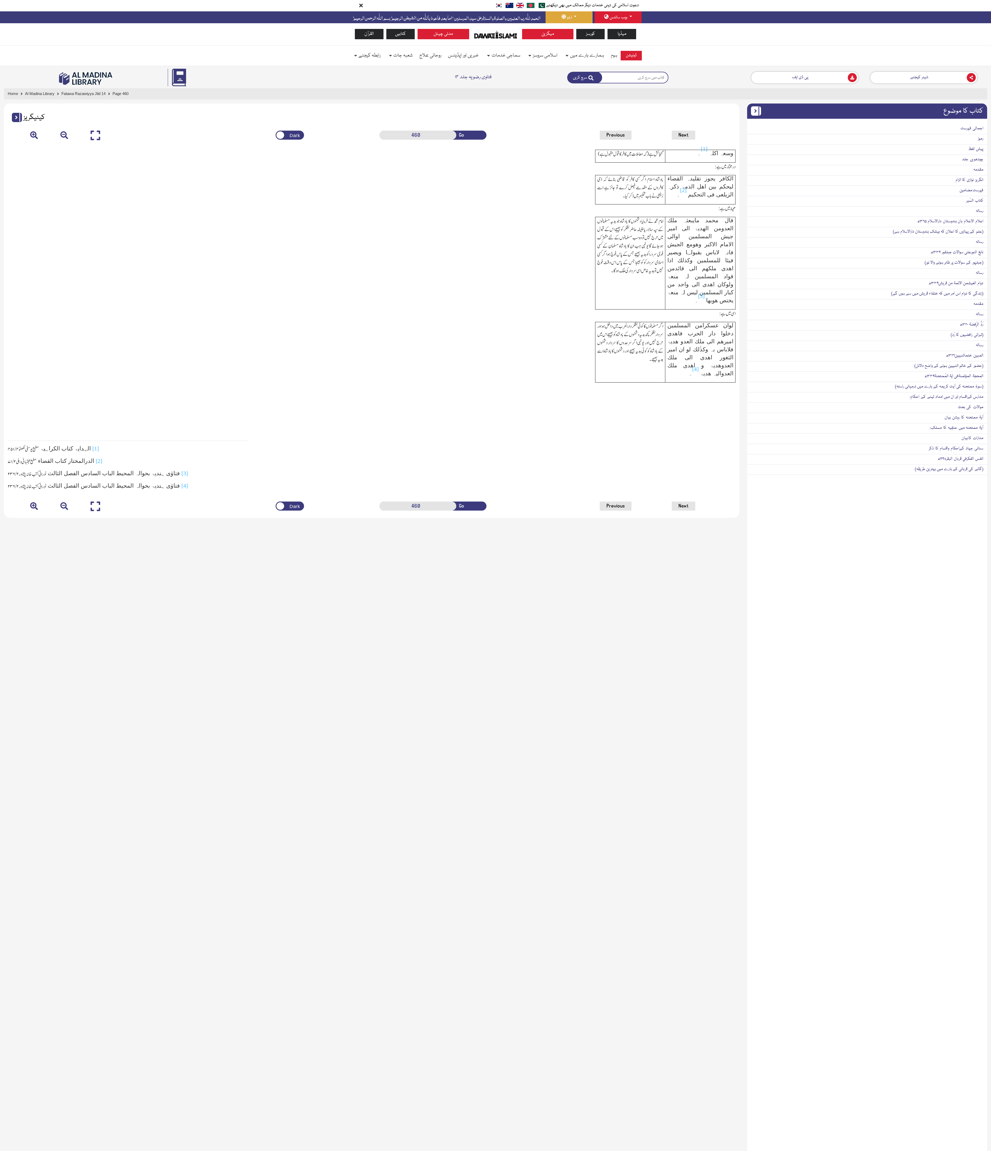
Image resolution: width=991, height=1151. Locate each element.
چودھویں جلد (972, 159)
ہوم (614, 55)
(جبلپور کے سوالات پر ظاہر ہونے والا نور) (954, 263)
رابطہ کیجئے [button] (369, 55)
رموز (980, 139)
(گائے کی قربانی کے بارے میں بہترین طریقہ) (949, 469)
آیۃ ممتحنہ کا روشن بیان (964, 418)
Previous (615, 135)
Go (461, 135)
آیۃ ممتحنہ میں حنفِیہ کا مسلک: (956, 428)
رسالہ (979, 211)
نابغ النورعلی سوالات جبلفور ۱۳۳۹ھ (957, 252)
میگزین (547, 33)
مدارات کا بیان (972, 438)
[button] (15, 117)
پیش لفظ (975, 149)
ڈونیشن (631, 55)
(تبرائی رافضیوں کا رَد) (967, 335)
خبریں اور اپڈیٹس (463, 55)
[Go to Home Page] (495, 34)
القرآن (369, 33)
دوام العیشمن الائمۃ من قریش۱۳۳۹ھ (956, 283)
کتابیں (400, 33)
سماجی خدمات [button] (506, 55)
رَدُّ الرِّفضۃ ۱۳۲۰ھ (971, 325)
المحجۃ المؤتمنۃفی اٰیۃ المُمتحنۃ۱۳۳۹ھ (953, 376)
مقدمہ (978, 170)
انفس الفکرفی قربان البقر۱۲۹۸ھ (960, 459)
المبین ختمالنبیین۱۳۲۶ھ (964, 356)
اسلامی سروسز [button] (545, 55)
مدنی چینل (443, 33)
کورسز (590, 33)
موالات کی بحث (970, 407)
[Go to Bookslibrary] (86, 78)
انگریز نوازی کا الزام (969, 180)
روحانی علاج (430, 55)
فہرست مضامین (971, 190)
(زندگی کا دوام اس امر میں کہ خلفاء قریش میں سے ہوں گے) (937, 294)
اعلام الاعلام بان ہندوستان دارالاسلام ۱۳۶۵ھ (950, 221)
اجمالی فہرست (972, 128)
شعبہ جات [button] (403, 55)
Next (683, 135)
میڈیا (622, 33)
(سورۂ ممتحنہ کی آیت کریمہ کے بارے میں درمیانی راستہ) (939, 387)
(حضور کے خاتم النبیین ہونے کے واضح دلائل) (948, 366)
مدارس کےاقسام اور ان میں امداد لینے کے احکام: (946, 397)
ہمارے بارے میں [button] (587, 55)
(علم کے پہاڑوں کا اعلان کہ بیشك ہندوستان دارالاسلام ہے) (938, 232)
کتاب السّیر (974, 201)
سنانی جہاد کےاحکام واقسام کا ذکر (956, 449)
